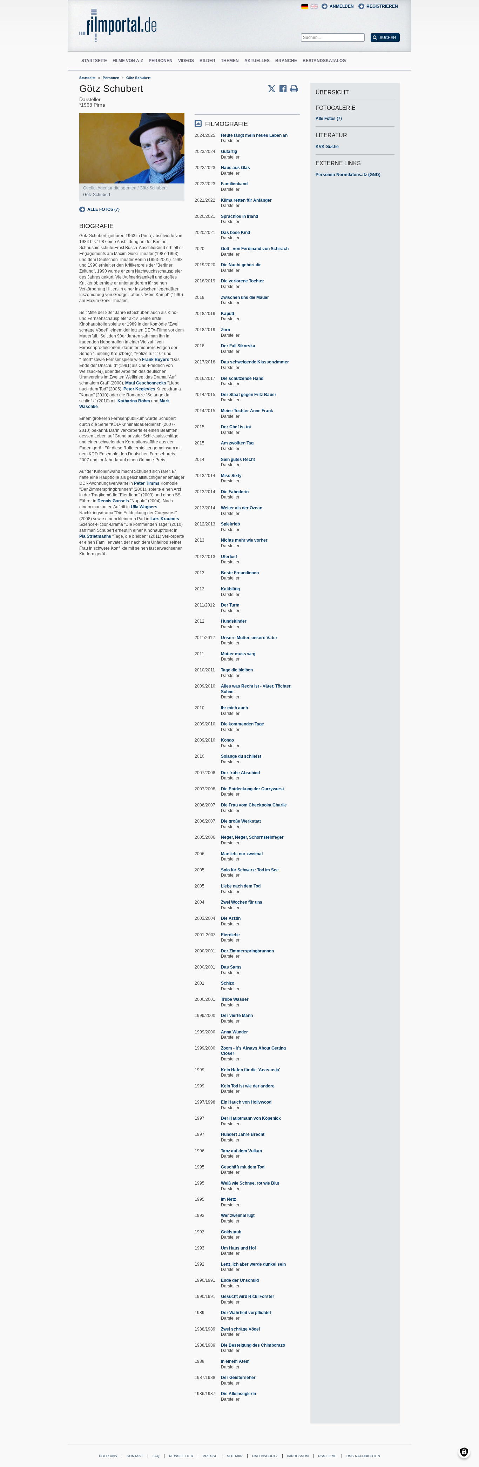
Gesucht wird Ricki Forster (247, 1296)
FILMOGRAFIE (226, 123)
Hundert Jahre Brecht (242, 1134)
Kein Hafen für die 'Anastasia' (250, 1069)
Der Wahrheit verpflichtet (246, 1312)
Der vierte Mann (237, 1015)
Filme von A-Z (128, 60)
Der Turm (230, 605)
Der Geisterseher (238, 1377)
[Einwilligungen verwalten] (464, 1452)
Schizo (227, 983)
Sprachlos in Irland (239, 216)
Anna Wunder (234, 1032)
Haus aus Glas (235, 167)
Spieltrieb (230, 524)
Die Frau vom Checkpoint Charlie (254, 805)
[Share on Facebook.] (284, 89)
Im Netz (228, 1199)
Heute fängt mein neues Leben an (254, 135)
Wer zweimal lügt (238, 1215)
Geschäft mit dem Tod (242, 1167)
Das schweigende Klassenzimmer (255, 362)
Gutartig (229, 151)
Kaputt (227, 313)
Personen (161, 60)
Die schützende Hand (242, 378)
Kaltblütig (230, 589)
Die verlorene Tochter (242, 281)
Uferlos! (229, 556)
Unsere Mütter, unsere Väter (249, 637)
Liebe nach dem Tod (241, 886)
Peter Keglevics (139, 389)
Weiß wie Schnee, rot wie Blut (250, 1183)
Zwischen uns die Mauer (245, 297)
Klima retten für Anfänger (246, 200)
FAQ (156, 1456)
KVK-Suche (327, 146)
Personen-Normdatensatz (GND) (348, 174)
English (314, 6)
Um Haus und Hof (238, 1248)
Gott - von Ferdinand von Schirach (255, 248)
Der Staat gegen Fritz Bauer (248, 394)
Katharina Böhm (133, 400)
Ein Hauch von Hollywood (246, 1102)
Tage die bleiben (237, 670)
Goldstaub (231, 1232)
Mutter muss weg (238, 653)
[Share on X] (273, 89)
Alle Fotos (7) (103, 209)
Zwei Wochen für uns (241, 902)
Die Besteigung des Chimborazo (253, 1345)
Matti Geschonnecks (145, 383)
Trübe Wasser (235, 999)
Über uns (108, 1456)
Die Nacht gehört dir (241, 264)
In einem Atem (235, 1361)
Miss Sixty (231, 475)
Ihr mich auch (234, 707)
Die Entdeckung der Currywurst (252, 788)
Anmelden (342, 6)
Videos (186, 60)
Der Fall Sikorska (238, 345)
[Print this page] (294, 89)
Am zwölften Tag (237, 443)
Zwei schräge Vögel (240, 1329)
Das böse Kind (235, 232)
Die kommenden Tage (242, 724)
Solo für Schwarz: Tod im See (250, 870)
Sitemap (235, 1456)
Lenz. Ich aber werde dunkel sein (253, 1264)
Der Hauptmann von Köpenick (251, 1118)
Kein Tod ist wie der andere (248, 1086)
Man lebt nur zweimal (242, 853)
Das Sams (231, 967)
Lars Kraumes (164, 518)
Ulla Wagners (144, 506)
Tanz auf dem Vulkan (241, 1150)
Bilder (207, 60)
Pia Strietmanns (95, 536)
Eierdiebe (230, 934)
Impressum (298, 1456)
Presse (210, 1456)
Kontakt (135, 1456)
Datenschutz (265, 1456)
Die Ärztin (231, 918)
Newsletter (181, 1456)
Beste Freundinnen (240, 572)
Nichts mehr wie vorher (244, 540)
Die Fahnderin (235, 491)
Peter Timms (147, 483)
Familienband (234, 183)
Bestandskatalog (324, 60)
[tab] (247, 123)
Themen (230, 60)
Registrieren (382, 6)
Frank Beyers (155, 359)
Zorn (225, 329)
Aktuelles (257, 60)
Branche (286, 60)
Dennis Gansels (113, 500)
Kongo (227, 740)
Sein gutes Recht (238, 459)
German (305, 6)
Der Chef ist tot (236, 426)
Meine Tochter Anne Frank (247, 410)
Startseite (94, 60)
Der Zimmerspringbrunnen (247, 951)
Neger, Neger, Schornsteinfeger (252, 837)
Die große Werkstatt (241, 821)
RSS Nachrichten (363, 1456)
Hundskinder (234, 621)
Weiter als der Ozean (241, 507)
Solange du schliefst (241, 756)
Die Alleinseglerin (238, 1393)
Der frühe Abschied (240, 772)
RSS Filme (327, 1456)
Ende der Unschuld (240, 1280)
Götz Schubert (138, 78)
